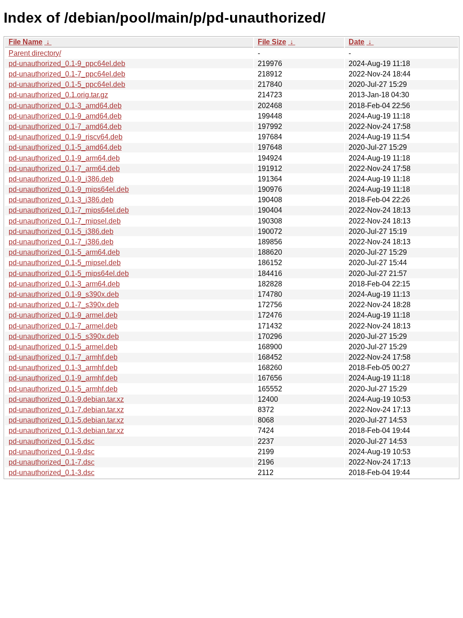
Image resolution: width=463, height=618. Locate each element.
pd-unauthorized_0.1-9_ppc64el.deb (67, 63)
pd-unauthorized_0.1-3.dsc (51, 472)
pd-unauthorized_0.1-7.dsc (51, 462)
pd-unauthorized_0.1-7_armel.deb (63, 326)
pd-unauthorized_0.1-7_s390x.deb (64, 305)
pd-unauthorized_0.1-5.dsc (51, 441)
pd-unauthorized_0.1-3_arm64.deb (64, 284)
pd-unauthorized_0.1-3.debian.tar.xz (66, 430)
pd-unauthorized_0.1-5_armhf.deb (63, 389)
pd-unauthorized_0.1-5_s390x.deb (64, 336)
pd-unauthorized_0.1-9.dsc (51, 452)
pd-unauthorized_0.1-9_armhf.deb (63, 378)
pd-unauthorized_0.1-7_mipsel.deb (65, 221)
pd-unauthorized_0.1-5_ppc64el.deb (67, 84)
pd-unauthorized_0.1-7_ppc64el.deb (67, 74)
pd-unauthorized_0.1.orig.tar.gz (58, 95)
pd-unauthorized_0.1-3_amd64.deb (65, 105)
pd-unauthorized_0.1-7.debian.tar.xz (66, 410)
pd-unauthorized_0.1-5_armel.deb (63, 347)
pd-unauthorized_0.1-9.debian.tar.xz (66, 399)
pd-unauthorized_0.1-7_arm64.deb (64, 168)
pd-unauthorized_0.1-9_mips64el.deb (69, 189)
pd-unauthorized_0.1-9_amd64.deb (65, 116)
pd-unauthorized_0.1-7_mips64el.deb (69, 210)
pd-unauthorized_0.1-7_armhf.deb (63, 357)
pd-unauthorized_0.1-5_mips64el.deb (69, 273)
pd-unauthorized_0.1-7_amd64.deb (65, 126)
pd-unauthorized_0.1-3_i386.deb (61, 200)
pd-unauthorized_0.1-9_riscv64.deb (66, 137)
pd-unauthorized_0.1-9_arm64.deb (64, 158)
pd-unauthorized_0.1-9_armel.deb (63, 315)
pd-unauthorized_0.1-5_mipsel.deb (65, 262)
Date (356, 42)
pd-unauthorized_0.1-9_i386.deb (61, 179)
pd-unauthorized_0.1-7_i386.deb (61, 242)
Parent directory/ (35, 53)
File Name (26, 42)
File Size (272, 42)
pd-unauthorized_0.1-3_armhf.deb (63, 367)
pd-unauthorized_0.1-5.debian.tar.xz (66, 420)
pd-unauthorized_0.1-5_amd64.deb (65, 147)
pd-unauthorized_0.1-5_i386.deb (61, 231)
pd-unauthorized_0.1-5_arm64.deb (64, 252)
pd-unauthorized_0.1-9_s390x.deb (64, 294)
